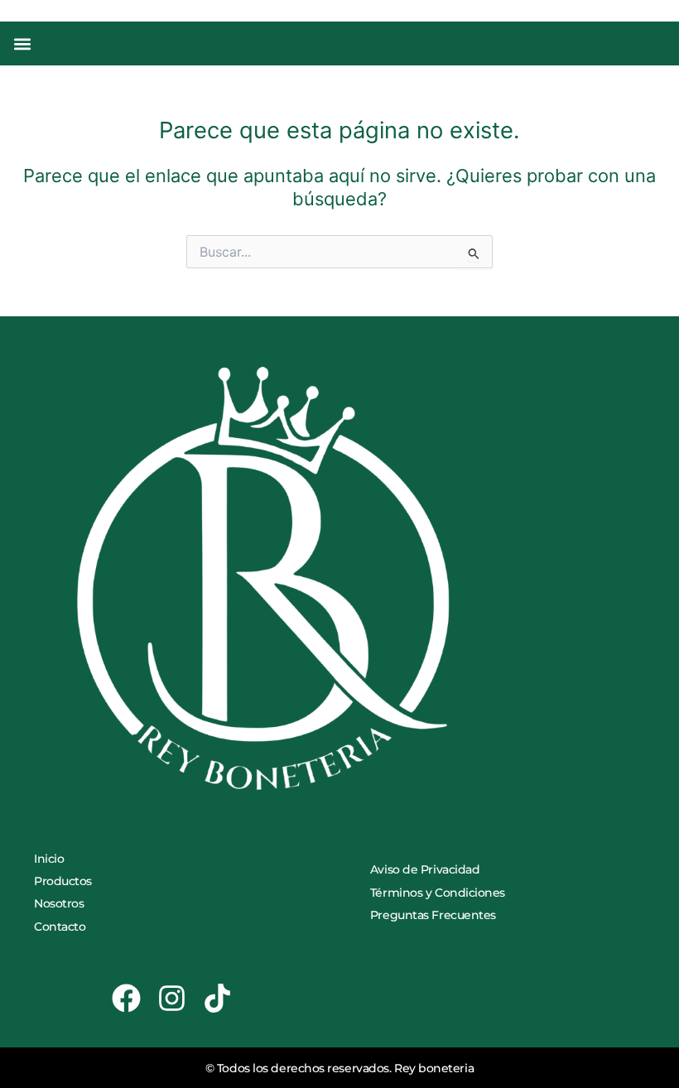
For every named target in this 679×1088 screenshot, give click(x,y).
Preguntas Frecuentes (433, 914)
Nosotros (59, 903)
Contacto (59, 926)
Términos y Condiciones (437, 892)
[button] (22, 43)
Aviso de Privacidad (424, 869)
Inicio (49, 858)
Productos (63, 881)
